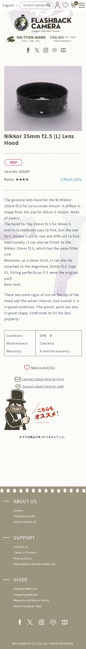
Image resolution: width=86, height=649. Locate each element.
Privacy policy (23, 558)
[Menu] (80, 5)
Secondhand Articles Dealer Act (35, 564)
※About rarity (71, 179)
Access (18, 510)
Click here (57, 37)
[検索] (48, 5)
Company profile (24, 516)
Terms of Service (25, 552)
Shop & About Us (25, 521)
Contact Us (21, 546)
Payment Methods (25, 588)
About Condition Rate (28, 606)
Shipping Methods (26, 594)
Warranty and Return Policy (31, 600)
